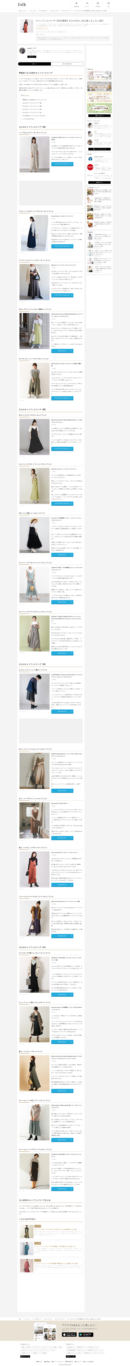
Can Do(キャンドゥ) (93, 1347)
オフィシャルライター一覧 (100, 149)
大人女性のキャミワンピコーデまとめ (34, 115)
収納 (23, 1347)
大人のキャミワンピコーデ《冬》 (33, 112)
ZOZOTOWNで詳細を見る (62, 164)
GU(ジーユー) (81, 1350)
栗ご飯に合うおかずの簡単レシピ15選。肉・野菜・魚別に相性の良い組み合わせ (102, 191)
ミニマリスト (36, 1347)
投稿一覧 (31, 56)
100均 (28, 1347)
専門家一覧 (100, 182)
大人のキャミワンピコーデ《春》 (33, 103)
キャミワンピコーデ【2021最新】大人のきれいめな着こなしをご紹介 (84, 1319)
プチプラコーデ (43, 1350)
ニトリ (101, 1350)
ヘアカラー (53, 1350)
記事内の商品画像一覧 (67, 63)
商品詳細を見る (62, 350)
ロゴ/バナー (79, 1361)
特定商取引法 (70, 1361)
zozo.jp (23, 174)
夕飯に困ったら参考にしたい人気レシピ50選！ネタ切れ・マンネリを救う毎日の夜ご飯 (102, 216)
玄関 (60, 1347)
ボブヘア (24, 1350)
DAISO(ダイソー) (81, 1347)
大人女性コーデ (62, 31)
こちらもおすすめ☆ (29, 119)
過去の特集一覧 (100, 115)
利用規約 (48, 1361)
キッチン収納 (53, 1347)
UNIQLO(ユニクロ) (92, 1350)
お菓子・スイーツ (26, 1353)
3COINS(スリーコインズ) (90, 1353)
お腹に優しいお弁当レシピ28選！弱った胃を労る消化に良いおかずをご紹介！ (102, 224)
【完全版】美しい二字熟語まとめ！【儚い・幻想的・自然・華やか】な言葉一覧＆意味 (102, 199)
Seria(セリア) (71, 1347)
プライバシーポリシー (58, 1361)
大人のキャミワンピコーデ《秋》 (33, 109)
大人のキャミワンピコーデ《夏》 (33, 106)
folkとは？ (40, 1361)
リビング (45, 1347)
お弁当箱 (44, 1353)
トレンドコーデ (33, 1350)
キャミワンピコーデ (42, 31)
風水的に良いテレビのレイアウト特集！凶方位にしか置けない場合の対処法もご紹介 (102, 207)
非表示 (26, 95)
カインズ (101, 1353)
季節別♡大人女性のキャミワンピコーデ (35, 99)
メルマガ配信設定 (89, 1361)
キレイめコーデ (52, 31)
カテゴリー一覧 (26, 1356)
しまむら (79, 1353)
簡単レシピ (36, 1353)
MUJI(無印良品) (71, 1350)
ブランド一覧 (71, 1356)
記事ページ (34, 63)
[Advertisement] (51, 193)
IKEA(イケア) (71, 1353)
